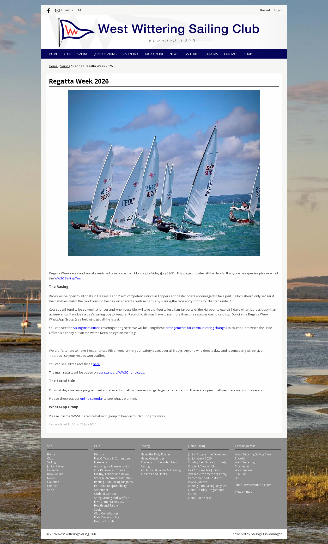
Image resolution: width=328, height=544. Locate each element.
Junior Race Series (200, 498)
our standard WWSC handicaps (121, 372)
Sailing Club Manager (266, 534)
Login (278, 10)
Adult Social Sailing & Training (161, 470)
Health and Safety (106, 505)
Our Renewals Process (109, 470)
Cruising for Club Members (159, 462)
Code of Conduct (105, 494)
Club (67, 54)
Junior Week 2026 (200, 458)
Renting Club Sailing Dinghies (113, 482)
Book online (154, 54)
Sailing (83, 54)
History (99, 454)
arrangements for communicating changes (196, 328)
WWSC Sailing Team (69, 278)
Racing (145, 466)
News (174, 54)
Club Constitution (106, 513)
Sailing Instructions (86, 328)
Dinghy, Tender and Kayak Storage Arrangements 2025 (113, 476)
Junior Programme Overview (207, 454)
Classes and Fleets (154, 474)
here (96, 364)
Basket (265, 10)
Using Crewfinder (152, 458)
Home (53, 54)
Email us (67, 10)
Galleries (192, 54)
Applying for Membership (111, 466)
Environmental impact (109, 501)
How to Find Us (104, 521)
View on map (243, 491)
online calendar (91, 398)
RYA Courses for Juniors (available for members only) (207, 472)
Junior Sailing (106, 54)
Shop (248, 54)
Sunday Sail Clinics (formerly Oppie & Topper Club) (207, 464)
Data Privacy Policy (107, 517)
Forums (212, 54)
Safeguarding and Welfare (111, 498)
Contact (231, 54)
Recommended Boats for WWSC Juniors (205, 480)
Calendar (130, 54)
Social (98, 509)
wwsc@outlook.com (258, 485)
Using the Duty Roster (155, 454)
